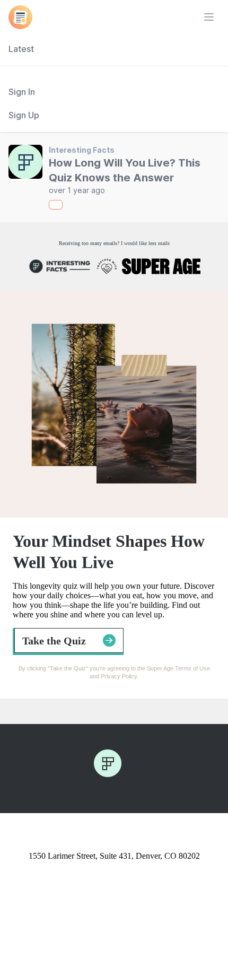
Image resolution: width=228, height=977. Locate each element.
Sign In (21, 91)
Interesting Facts (82, 149)
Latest (21, 48)
